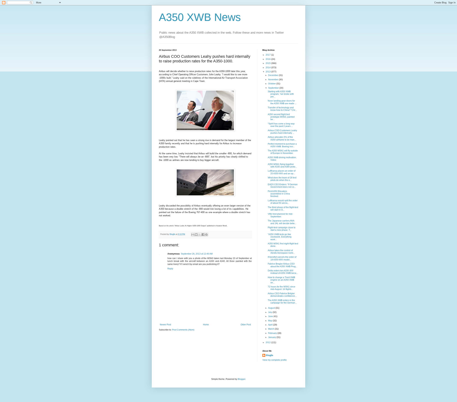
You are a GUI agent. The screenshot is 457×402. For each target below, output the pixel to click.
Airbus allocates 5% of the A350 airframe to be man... (282, 138)
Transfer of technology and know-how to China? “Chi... (282, 108)
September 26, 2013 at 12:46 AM (197, 254)
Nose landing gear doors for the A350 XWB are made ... (282, 102)
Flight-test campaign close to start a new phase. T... (281, 228)
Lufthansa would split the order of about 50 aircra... (283, 201)
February (272, 333)
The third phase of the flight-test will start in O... (283, 208)
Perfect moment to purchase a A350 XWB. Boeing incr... (282, 145)
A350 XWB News (200, 17)
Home (206, 324)
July (270, 312)
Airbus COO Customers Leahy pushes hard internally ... (282, 131)
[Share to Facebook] (203, 234)
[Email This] (193, 234)
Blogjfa (269, 355)
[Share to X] (199, 234)
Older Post (246, 324)
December (273, 75)
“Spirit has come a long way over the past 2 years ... (281, 124)
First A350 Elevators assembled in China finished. (279, 194)
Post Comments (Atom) (183, 330)
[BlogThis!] (196, 234)
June (270, 316)
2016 (268, 59)
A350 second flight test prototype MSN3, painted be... (281, 117)
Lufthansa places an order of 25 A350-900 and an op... (281, 172)
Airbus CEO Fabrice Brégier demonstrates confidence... (282, 294)
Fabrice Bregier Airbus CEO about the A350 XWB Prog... (282, 265)
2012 (268, 342)
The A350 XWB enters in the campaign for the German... (282, 301)
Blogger (241, 379)
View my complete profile (274, 360)
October (272, 83)
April (270, 325)
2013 (268, 71)
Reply (170, 268)
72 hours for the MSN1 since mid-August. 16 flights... (281, 287)
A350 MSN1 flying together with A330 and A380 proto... (282, 165)
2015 (268, 63)
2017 (268, 55)
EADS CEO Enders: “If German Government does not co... (283, 185)
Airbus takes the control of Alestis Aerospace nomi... (281, 251)
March (271, 329)
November (273, 79)
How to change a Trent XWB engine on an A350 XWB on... (281, 280)
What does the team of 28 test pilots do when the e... (282, 178)
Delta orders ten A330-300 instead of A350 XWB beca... (283, 271)
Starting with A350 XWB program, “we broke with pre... (281, 94)
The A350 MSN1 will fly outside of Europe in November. (283, 151)
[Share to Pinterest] (206, 234)
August (271, 308)
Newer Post (165, 324)
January (272, 337)
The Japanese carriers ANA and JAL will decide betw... (282, 222)
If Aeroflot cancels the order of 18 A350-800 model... (282, 258)
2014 (268, 67)
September (273, 88)
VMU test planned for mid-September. (280, 215)
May (270, 320)
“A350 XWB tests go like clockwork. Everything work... (280, 237)
